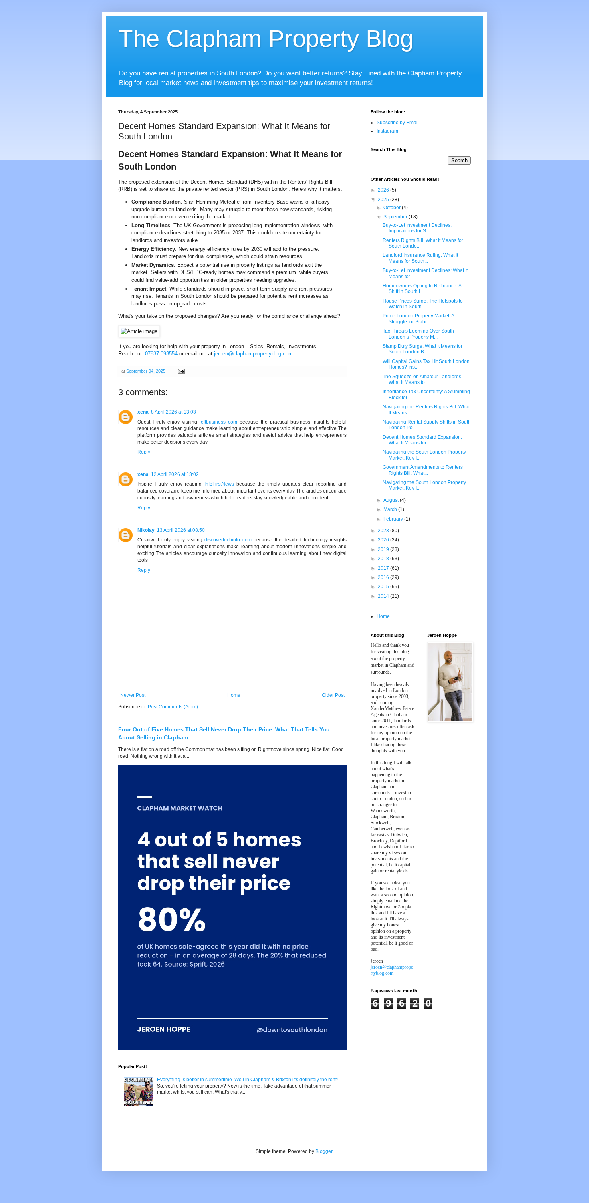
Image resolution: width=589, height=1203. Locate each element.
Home (233, 695)
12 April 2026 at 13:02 (175, 474)
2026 (384, 190)
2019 (384, 549)
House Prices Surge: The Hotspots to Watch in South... (423, 303)
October (392, 207)
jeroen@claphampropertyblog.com (253, 354)
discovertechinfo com (227, 540)
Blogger (323, 1151)
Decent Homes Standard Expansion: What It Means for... (422, 440)
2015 (384, 586)
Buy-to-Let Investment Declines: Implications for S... (417, 228)
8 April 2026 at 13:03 (173, 412)
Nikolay (146, 530)
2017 (384, 568)
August (391, 500)
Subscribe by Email (398, 122)
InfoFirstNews (219, 484)
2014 (384, 596)
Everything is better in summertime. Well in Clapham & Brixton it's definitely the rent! (247, 1079)
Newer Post (132, 695)
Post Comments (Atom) (173, 707)
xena (143, 412)
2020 (384, 540)
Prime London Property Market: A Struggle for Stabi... (418, 318)
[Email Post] (180, 371)
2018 (384, 558)
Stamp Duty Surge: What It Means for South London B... (422, 349)
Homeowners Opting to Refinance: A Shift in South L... (422, 288)
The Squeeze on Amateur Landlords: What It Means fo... (422, 379)
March (390, 509)
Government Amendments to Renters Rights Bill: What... (423, 470)
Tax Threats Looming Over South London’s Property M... (418, 333)
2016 (384, 577)
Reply (143, 452)
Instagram (387, 131)
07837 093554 (161, 354)
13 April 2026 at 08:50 (181, 530)
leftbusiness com (218, 422)
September (396, 217)
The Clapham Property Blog (266, 38)
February (393, 519)
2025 (384, 199)
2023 (384, 530)
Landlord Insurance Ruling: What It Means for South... (420, 258)
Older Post (333, 695)
